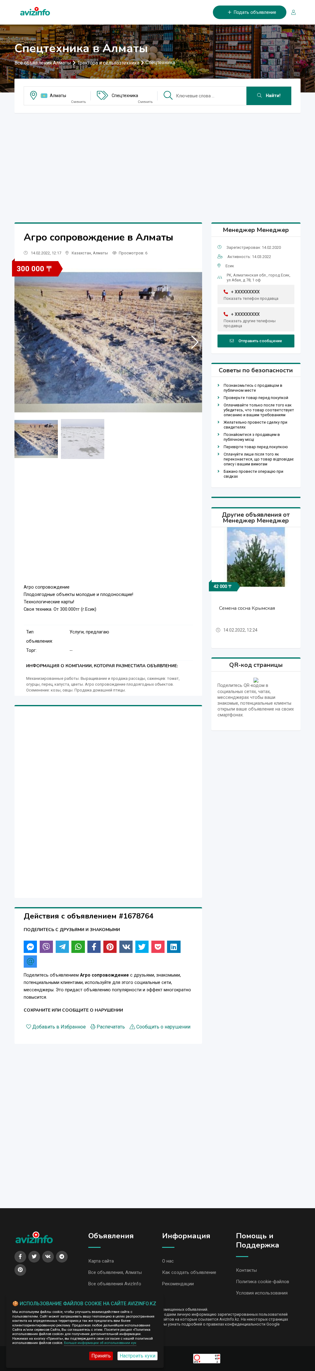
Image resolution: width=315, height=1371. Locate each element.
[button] (195, 342)
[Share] (30, 947)
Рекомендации (178, 1284)
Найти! (273, 95)
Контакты (246, 1270)
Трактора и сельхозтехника (108, 63)
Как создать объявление (189, 1272)
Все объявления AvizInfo (114, 1284)
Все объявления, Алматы (115, 1272)
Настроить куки (137, 1356)
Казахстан (81, 253)
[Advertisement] (157, 161)
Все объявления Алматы (42, 63)
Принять (101, 1356)
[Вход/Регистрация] (291, 12)
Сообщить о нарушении (163, 1027)
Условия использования (262, 1293)
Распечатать (111, 1027)
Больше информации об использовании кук (100, 1343)
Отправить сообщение (260, 341)
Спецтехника (160, 62)
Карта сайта (101, 1261)
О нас (168, 1261)
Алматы (58, 95)
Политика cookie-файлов (262, 1281)
